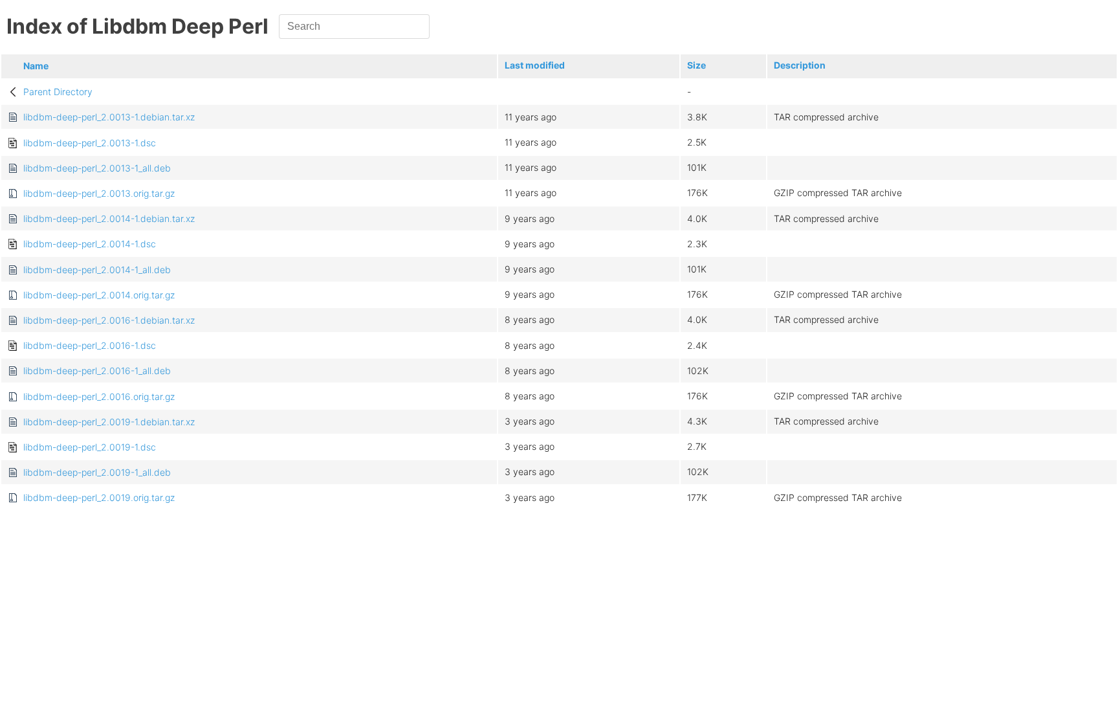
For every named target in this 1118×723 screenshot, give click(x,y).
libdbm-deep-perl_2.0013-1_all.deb (97, 167)
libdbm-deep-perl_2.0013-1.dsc (89, 142)
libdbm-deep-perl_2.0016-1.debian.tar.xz (109, 320)
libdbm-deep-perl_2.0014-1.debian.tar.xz (109, 218)
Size (696, 65)
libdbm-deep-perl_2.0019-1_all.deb (97, 472)
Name (36, 65)
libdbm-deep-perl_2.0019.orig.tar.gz (99, 497)
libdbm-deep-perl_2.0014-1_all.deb (97, 269)
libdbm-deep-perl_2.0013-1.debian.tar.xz (109, 116)
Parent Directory (58, 91)
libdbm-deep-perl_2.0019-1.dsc (89, 446)
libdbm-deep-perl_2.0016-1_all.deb (97, 370)
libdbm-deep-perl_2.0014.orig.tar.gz (99, 294)
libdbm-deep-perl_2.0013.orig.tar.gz (99, 193)
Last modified (535, 65)
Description (800, 65)
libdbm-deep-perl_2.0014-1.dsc (89, 243)
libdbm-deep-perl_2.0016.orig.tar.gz (99, 396)
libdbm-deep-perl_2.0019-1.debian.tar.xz (109, 421)
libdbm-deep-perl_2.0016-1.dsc (89, 345)
